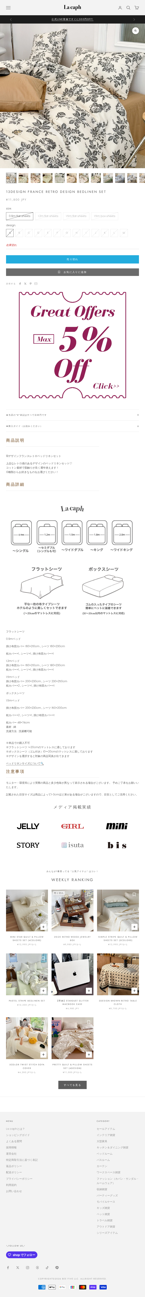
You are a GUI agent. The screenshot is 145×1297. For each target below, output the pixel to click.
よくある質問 (14, 1141)
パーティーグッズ (107, 1195)
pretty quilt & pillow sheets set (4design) (72, 1066)
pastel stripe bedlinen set (27, 1000)
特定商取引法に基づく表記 (22, 1160)
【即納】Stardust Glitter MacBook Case (72, 1002)
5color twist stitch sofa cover (27, 1066)
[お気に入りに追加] (43, 894)
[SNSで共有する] (20, 283)
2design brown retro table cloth (118, 1002)
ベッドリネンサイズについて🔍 (25, 763)
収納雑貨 (102, 1189)
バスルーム (103, 1160)
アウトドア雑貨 (106, 1226)
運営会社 (11, 1154)
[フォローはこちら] (8, 1268)
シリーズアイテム (107, 1233)
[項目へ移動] (11, 178)
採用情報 (11, 1147)
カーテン (102, 1166)
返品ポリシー (14, 1166)
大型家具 (102, 1141)
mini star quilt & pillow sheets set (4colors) (27, 938)
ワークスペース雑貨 (108, 1172)
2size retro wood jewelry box (72, 938)
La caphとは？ (15, 1129)
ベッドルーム (105, 1154)
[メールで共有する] (35, 283)
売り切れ (72, 259)
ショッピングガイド (18, 1135)
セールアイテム (106, 1129)
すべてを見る (72, 1085)
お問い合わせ (14, 1191)
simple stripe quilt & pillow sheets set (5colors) (117, 938)
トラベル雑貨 (105, 1220)
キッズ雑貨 (103, 1208)
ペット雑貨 (103, 1214)
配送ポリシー (14, 1172)
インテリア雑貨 (106, 1135)
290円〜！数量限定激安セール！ (72, 19)
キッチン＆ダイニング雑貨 (112, 1147)
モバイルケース (106, 1202)
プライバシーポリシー (19, 1179)
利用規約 (11, 1185)
